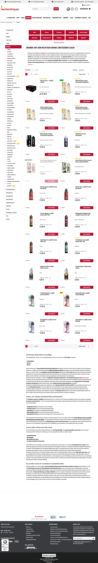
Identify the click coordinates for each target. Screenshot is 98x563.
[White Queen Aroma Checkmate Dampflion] (66, 115)
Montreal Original (12, 130)
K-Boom (9, 125)
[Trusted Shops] (68, 9)
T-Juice (9, 161)
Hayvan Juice (10, 114)
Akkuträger (9, 199)
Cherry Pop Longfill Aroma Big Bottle (83, 187)
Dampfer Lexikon (30, 531)
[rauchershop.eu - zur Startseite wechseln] (12, 8)
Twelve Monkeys (11, 174)
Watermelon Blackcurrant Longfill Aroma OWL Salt (82, 214)
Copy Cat (9, 74)
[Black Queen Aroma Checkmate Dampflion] (31, 141)
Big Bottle (10, 69)
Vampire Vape (10, 179)
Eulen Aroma (10, 103)
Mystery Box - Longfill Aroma (46, 81)
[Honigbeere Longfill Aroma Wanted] (31, 327)
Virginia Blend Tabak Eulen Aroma (83, 267)
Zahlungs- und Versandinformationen (59, 531)
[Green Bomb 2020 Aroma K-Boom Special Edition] (66, 168)
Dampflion (10, 81)
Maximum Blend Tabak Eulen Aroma (47, 267)
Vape (7, 33)
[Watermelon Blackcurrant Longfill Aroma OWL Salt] (66, 221)
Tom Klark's (10, 170)
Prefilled (8, 40)
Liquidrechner (29, 529)
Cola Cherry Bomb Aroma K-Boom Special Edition (48, 161)
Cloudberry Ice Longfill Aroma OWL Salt (82, 240)
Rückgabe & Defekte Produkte (33, 535)
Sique (8, 159)
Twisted (9, 177)
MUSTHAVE (9, 134)
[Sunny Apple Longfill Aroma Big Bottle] (31, 194)
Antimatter (10, 56)
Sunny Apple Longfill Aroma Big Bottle (48, 187)
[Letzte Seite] (31, 74)
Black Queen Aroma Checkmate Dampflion (46, 134)
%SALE (7, 209)
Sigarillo (9, 157)
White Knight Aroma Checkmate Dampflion (46, 108)
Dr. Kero (9, 96)
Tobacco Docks (11, 168)
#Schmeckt (10, 154)
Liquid (7, 43)
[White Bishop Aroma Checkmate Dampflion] (66, 88)
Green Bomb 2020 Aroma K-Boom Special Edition (83, 161)
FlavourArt (10, 105)
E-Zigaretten (9, 30)
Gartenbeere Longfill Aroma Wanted (83, 320)
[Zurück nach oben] (39, 516)
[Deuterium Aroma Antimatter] (66, 141)
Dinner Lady (10, 85)
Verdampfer (9, 196)
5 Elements (10, 54)
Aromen (8, 47)
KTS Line (9, 123)
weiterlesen (30, 64)
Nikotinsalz (9, 193)
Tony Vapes (10, 172)
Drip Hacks (10, 98)
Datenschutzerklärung (55, 533)
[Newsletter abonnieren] (93, 538)
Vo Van (9, 183)
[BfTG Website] (53, 517)
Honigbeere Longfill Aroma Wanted (48, 320)
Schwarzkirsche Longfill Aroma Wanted (82, 294)
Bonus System (29, 537)
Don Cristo (10, 89)
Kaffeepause (10, 116)
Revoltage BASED (11, 143)
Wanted (9, 186)
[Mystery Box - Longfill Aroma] (31, 88)
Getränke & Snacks (11, 213)
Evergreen (10, 101)
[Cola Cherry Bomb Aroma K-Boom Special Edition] (31, 168)
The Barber (10, 166)
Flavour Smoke (11, 107)
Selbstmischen (10, 189)
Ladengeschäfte (54, 527)
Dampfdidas (10, 78)
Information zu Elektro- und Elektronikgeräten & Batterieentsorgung (61, 540)
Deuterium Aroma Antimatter (80, 134)
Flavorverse (10, 112)
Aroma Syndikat (11, 58)
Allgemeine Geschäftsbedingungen (58, 529)
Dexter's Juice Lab (11, 83)
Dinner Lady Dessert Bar (13, 87)
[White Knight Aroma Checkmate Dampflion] (31, 115)
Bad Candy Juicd (11, 63)
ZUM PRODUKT (51, 101)
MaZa (8, 127)
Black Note (10, 67)
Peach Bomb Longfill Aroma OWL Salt (48, 240)
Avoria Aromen (85, 378)
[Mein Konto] (76, 9)
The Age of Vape (11, 163)
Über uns (28, 527)
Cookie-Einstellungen (55, 535)
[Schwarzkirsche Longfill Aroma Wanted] (66, 300)
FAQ (7, 216)
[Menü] (8, 540)
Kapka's (9, 118)
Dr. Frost (9, 94)
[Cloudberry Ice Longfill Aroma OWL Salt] (66, 247)
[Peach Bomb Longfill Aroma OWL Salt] (31, 247)
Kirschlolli (10, 121)
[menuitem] (45, 8)
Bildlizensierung (54, 544)
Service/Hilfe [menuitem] (86, 5)
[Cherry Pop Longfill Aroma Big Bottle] (66, 194)
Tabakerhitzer (10, 203)
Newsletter (28, 533)
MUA (8, 132)
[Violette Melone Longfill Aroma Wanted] (31, 300)
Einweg (8, 37)
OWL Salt (9, 139)
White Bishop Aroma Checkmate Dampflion (82, 81)
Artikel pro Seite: (82, 74)
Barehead (9, 65)
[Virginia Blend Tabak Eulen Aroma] (66, 274)
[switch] (5, 549)
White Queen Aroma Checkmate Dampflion (82, 108)
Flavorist (9, 110)
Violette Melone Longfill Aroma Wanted (47, 294)
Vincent (9, 51)
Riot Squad (10, 150)
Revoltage (10, 141)
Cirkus (9, 49)
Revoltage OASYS (11, 148)
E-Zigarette (42, 53)
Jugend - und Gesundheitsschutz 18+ (59, 537)
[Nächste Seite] (29, 74)
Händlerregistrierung (31, 539)
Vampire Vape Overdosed (13, 181)
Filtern (28, 70)
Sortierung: (75, 70)
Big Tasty (9, 72)
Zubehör (8, 206)
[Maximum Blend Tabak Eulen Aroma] (31, 274)
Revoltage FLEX (11, 145)
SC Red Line (10, 152)
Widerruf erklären (49, 555)
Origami (9, 136)
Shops (8, 219)
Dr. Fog (9, 92)
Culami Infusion (11, 76)
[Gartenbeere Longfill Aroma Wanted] (66, 327)
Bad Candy (10, 60)
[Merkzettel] (72, 9)
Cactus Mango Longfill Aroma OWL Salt (47, 214)
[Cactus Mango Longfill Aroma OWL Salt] (31, 221)
